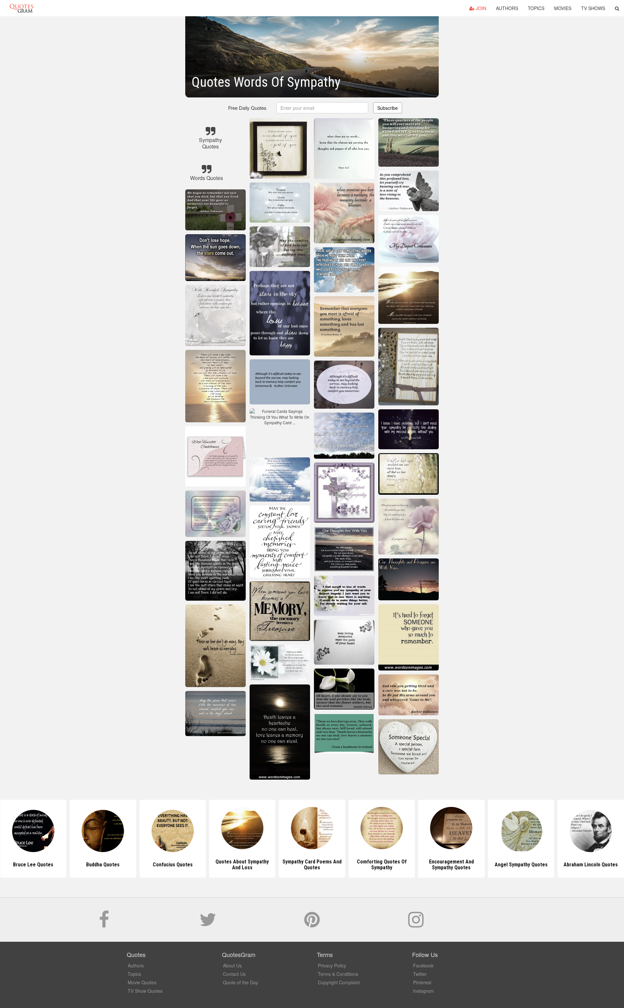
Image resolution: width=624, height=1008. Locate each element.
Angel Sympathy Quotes (451, 864)
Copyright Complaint (339, 982)
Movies (562, 8)
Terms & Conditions (338, 974)
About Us (232, 965)
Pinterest (422, 982)
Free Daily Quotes (247, 107)
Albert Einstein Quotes (591, 864)
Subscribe (387, 108)
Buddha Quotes (33, 864)
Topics (536, 8)
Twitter (420, 974)
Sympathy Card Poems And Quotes (242, 865)
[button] (617, 8)
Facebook (423, 965)
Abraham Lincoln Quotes (521, 864)
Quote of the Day (240, 982)
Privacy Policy (332, 965)
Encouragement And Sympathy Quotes (381, 865)
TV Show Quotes (145, 991)
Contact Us (234, 974)
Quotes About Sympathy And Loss (172, 865)
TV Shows (593, 8)
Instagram (423, 991)
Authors (507, 8)
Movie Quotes (142, 982)
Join (480, 8)
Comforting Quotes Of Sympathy (312, 865)
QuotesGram (21, 8)
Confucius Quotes (103, 864)
